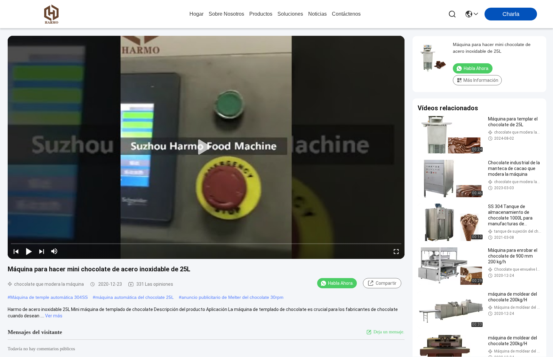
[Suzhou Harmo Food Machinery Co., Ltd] (51, 14)
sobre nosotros (226, 14)
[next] (41, 251)
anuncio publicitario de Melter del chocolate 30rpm (232, 297)
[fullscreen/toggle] (396, 251)
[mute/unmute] (54, 251)
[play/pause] (28, 251)
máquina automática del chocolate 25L (134, 297)
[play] (206, 147)
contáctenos (346, 14)
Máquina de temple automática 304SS (49, 297)
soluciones (290, 14)
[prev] (16, 251)
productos (260, 14)
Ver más (53, 315)
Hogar (196, 14)
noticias (317, 14)
